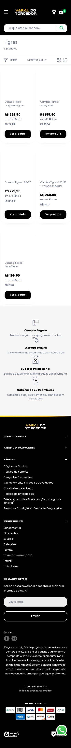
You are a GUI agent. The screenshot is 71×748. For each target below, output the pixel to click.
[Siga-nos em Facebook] (6, 638)
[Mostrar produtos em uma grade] (59, 60)
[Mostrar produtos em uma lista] (65, 60)
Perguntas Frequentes (18, 477)
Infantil (8, 561)
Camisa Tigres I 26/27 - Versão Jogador (53, 184)
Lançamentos (12, 528)
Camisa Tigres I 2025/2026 (14, 264)
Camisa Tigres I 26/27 (18, 182)
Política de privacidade (19, 494)
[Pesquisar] (61, 28)
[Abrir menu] (6, 11)
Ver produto (18, 134)
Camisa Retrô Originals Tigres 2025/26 (14, 104)
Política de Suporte (16, 472)
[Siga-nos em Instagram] (14, 638)
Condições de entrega (18, 488)
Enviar (35, 616)
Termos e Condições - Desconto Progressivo (33, 508)
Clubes (8, 539)
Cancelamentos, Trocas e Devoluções (28, 483)
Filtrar (13, 60)
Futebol (8, 550)
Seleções (10, 544)
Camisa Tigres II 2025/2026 (50, 103)
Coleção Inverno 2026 (18, 555)
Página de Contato (16, 466)
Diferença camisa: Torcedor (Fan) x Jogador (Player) (32, 501)
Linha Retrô (11, 566)
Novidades (11, 533)
